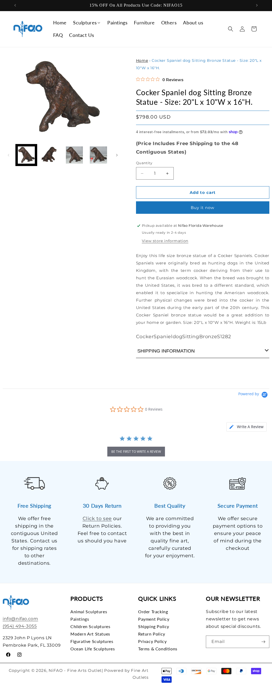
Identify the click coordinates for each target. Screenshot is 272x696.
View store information (165, 240)
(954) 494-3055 (20, 626)
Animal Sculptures (88, 611)
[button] (87, 22)
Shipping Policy (153, 626)
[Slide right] (117, 155)
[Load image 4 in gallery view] (98, 155)
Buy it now (202, 207)
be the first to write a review (136, 451)
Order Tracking (153, 611)
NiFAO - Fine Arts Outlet (75, 670)
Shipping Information (166, 351)
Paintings (79, 618)
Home (142, 60)
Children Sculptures (90, 626)
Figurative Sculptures (91, 641)
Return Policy (151, 633)
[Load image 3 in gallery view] (74, 155)
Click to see (97, 518)
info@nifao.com (20, 618)
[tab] (246, 427)
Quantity (144, 163)
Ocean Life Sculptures (92, 648)
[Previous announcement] (15, 5)
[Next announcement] (257, 5)
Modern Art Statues (90, 633)
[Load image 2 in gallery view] (50, 155)
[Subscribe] (263, 642)
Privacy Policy (152, 641)
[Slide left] (8, 155)
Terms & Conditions (157, 648)
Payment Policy (153, 618)
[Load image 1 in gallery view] (26, 155)
